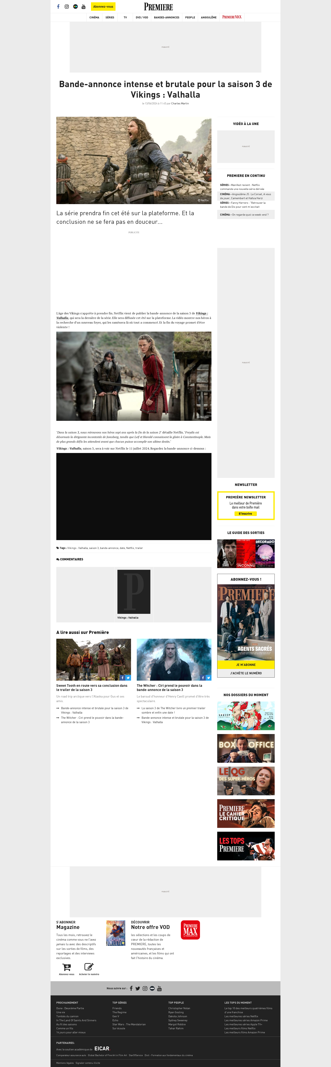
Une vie (60, 1012)
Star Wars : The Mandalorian (129, 1024)
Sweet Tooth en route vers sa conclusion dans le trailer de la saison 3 (91, 688)
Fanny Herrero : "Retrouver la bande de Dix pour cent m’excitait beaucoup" (242, 205)
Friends (117, 1008)
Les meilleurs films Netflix (240, 1028)
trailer (139, 547)
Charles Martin (180, 103)
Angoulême (208, 17)
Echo (115, 1020)
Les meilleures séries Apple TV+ (243, 1024)
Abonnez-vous (103, 6)
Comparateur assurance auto (71, 1055)
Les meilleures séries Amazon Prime (246, 1020)
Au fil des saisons (66, 1024)
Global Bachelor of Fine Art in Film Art (107, 1055)
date (122, 547)
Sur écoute (118, 1028)
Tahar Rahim (176, 1028)
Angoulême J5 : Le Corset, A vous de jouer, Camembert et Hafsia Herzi (245, 196)
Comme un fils (64, 1028)
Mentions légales (65, 1062)
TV (125, 17)
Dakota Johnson (177, 1016)
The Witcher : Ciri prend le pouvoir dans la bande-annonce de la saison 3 (169, 688)
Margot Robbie (177, 1024)
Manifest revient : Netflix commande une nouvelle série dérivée (242, 187)
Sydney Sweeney (177, 1020)
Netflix (130, 547)
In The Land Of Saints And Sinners (76, 1020)
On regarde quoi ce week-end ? (244, 214)
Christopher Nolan (179, 1008)
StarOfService (136, 1055)
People (190, 17)
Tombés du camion (67, 1016)
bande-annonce (109, 547)
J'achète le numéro (246, 673)
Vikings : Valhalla (77, 547)
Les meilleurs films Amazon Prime (244, 1032)
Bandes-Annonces (166, 17)
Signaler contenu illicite (88, 1062)
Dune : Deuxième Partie (70, 1008)
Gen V (115, 1016)
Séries (110, 17)
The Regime (119, 1012)
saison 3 (94, 547)
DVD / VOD (142, 17)
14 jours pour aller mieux (71, 1032)
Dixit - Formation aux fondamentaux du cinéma (169, 1055)
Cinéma (94, 17)
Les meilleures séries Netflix (241, 1016)
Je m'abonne (246, 665)
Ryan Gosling (176, 1012)
